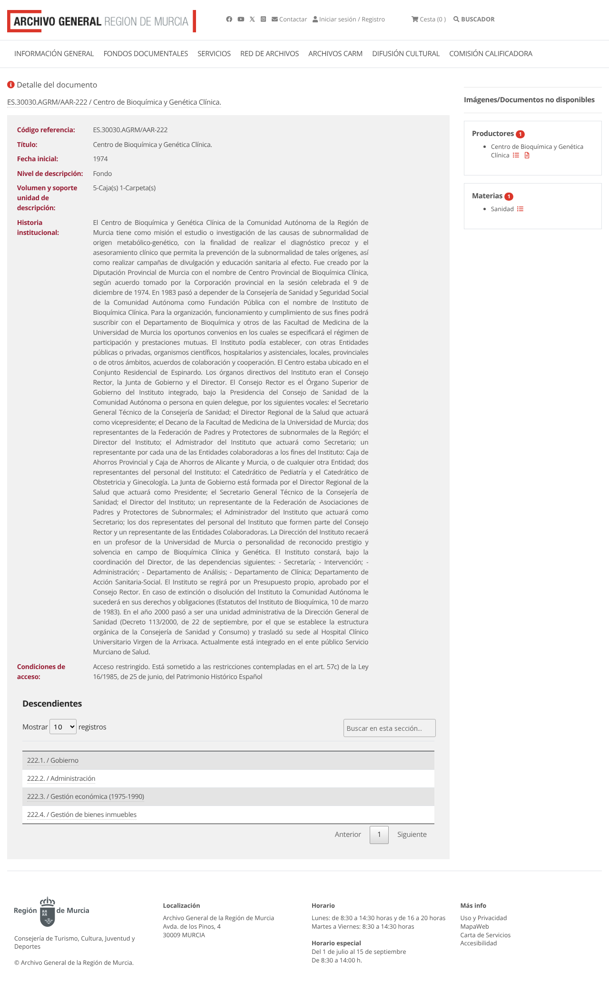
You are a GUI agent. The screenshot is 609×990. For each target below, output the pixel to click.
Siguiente (412, 834)
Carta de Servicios (486, 935)
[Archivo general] (101, 19)
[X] (253, 19)
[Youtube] (241, 19)
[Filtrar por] (516, 155)
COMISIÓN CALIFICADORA (490, 53)
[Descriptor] (527, 155)
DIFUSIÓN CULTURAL (406, 53)
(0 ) (433, 19)
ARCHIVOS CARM (335, 53)
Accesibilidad (479, 943)
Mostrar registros (64, 727)
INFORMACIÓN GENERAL (54, 53)
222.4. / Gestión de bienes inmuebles (82, 814)
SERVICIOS (214, 53)
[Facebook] (230, 19)
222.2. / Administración (61, 778)
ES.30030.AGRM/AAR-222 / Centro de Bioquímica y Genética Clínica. (114, 102)
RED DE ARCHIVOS (269, 53)
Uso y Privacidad (484, 917)
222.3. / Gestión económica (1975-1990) (85, 796)
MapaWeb (475, 926)
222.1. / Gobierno (53, 760)
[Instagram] (264, 19)
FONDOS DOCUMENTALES (145, 53)
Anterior (348, 834)
